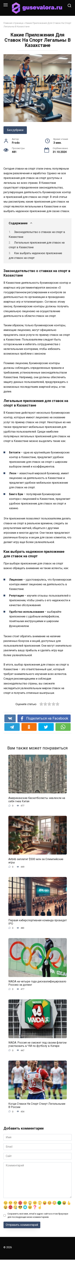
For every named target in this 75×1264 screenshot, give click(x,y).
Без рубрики (15, 130)
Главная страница (13, 23)
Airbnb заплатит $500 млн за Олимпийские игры (35, 860)
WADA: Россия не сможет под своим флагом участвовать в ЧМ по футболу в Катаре (37, 1044)
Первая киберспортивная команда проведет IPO (37, 922)
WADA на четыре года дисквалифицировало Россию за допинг (37, 983)
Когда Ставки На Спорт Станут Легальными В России (36, 1105)
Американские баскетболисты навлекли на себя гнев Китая (36, 799)
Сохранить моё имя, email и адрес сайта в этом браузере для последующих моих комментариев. (38, 1215)
